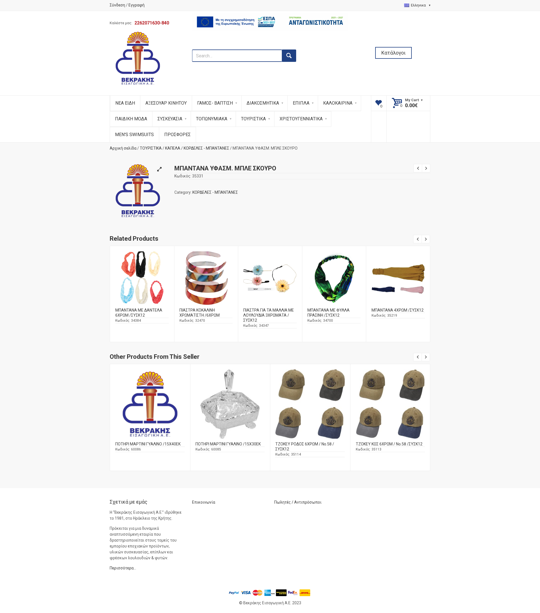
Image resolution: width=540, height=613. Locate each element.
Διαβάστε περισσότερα (142, 282)
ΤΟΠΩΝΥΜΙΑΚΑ (211, 118)
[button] (159, 169)
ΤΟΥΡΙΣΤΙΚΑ (253, 118)
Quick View (142, 267)
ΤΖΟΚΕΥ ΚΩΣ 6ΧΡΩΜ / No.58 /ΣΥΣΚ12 (389, 444)
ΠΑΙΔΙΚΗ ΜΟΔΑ (131, 118)
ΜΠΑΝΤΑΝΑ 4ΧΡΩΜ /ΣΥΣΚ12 (398, 310)
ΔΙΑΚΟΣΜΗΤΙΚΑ (263, 103)
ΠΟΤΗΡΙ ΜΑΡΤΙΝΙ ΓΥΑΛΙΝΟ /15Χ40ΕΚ (148, 444)
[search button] (289, 55)
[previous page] (417, 168)
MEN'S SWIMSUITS (134, 134)
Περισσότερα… (123, 568)
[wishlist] (379, 103)
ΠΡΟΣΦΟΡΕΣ (177, 134)
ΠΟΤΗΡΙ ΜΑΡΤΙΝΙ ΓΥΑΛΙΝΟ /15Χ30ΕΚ (228, 444)
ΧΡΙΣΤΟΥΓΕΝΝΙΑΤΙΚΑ (301, 118)
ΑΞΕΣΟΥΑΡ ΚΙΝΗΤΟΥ (166, 103)
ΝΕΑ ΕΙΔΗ (125, 103)
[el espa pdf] (270, 46)
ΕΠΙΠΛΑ (301, 103)
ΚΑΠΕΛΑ (172, 148)
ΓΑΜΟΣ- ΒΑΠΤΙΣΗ (215, 103)
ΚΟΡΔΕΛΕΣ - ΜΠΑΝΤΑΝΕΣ (206, 148)
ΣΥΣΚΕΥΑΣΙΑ (170, 118)
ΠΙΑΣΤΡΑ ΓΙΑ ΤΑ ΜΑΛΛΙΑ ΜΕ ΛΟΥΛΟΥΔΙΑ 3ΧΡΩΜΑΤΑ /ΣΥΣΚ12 (268, 315)
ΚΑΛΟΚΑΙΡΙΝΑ (337, 103)
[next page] (426, 168)
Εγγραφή (137, 5)
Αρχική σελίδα (123, 148)
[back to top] (520, 579)
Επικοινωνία (203, 502)
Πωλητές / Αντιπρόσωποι (297, 502)
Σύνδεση (117, 5)
